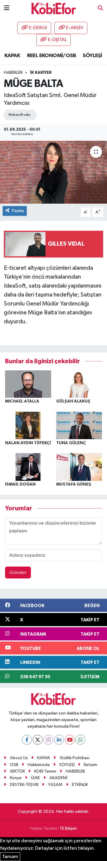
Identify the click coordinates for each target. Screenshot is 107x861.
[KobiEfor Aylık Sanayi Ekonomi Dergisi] (54, 8)
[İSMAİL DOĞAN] (28, 466)
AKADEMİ (58, 778)
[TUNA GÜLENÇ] (79, 425)
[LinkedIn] (59, 740)
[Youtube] (70, 740)
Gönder (18, 572)
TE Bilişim (68, 828)
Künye (16, 778)
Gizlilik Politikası (74, 758)
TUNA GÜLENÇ (71, 443)
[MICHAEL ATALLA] (28, 383)
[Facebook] (27, 740)
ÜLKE (35, 778)
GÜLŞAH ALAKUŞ (73, 401)
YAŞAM (55, 784)
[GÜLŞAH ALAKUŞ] (79, 383)
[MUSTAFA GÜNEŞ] (79, 466)
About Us (19, 758)
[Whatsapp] (80, 740)
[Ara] (100, 8)
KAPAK (12, 55)
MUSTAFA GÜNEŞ (73, 484)
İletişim (90, 764)
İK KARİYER (41, 73)
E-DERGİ (38, 27)
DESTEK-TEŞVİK (24, 784)
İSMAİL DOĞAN (20, 484)
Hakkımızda (39, 764)
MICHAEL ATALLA (22, 401)
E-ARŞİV (74, 27)
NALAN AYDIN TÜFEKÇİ (28, 443)
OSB (14, 764)
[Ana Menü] (7, 8)
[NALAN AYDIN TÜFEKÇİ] (28, 425)
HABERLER (75, 771)
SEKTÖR (17, 771)
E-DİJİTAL (57, 39)
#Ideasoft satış (19, 115)
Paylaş (18, 210)
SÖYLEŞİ (92, 55)
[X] (38, 740)
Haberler (13, 73)
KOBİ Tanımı (45, 771)
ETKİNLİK (80, 784)
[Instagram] (48, 740)
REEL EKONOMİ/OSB (51, 55)
